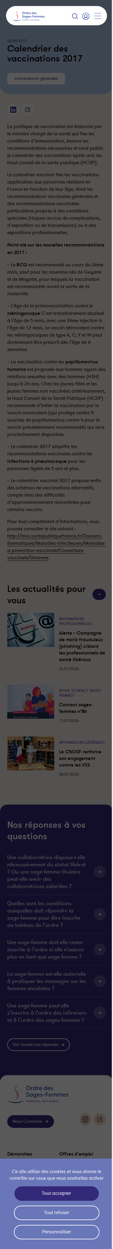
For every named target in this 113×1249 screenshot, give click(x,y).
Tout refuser (55, 1212)
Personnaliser (55, 1232)
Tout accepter (55, 1193)
